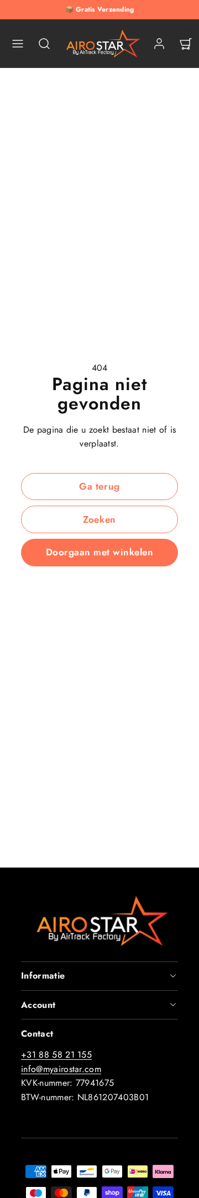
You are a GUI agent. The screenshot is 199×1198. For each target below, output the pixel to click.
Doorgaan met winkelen (100, 552)
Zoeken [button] (99, 519)
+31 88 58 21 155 (56, 1054)
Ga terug (99, 486)
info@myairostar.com (61, 1069)
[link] (159, 43)
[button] (17, 43)
